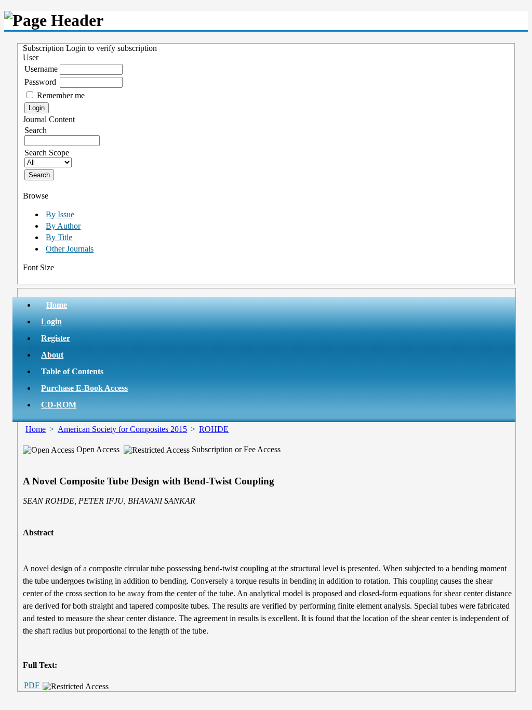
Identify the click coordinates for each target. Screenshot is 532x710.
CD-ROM (58, 404)
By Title (59, 237)
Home (56, 304)
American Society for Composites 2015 (122, 429)
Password (40, 81)
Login (51, 321)
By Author (63, 225)
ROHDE (214, 429)
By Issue (60, 214)
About (52, 354)
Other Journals (70, 248)
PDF (31, 685)
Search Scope (46, 152)
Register (55, 338)
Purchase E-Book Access (84, 388)
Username (41, 68)
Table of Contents (72, 371)
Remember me (61, 95)
